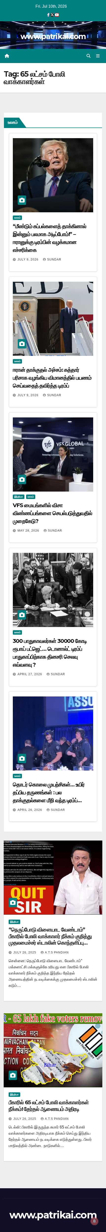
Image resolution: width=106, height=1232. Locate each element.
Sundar (54, 259)
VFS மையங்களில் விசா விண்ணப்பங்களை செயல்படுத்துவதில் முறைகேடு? (52, 513)
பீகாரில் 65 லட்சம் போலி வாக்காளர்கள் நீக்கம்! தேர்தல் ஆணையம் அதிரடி (49, 1105)
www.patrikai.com (53, 36)
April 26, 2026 (30, 810)
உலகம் (17, 217)
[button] (88, 56)
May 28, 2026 (29, 530)
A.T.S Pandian (57, 952)
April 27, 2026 (30, 674)
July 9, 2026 (28, 259)
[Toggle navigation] (98, 56)
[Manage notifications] (94, 1221)
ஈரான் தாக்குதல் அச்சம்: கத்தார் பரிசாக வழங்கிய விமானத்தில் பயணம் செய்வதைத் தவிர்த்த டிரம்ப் (52, 378)
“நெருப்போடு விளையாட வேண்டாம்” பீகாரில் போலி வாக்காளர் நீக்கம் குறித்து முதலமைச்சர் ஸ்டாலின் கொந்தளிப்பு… (50, 936)
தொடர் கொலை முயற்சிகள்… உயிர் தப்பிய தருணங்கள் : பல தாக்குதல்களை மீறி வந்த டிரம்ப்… (49, 792)
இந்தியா (18, 496)
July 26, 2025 (25, 952)
